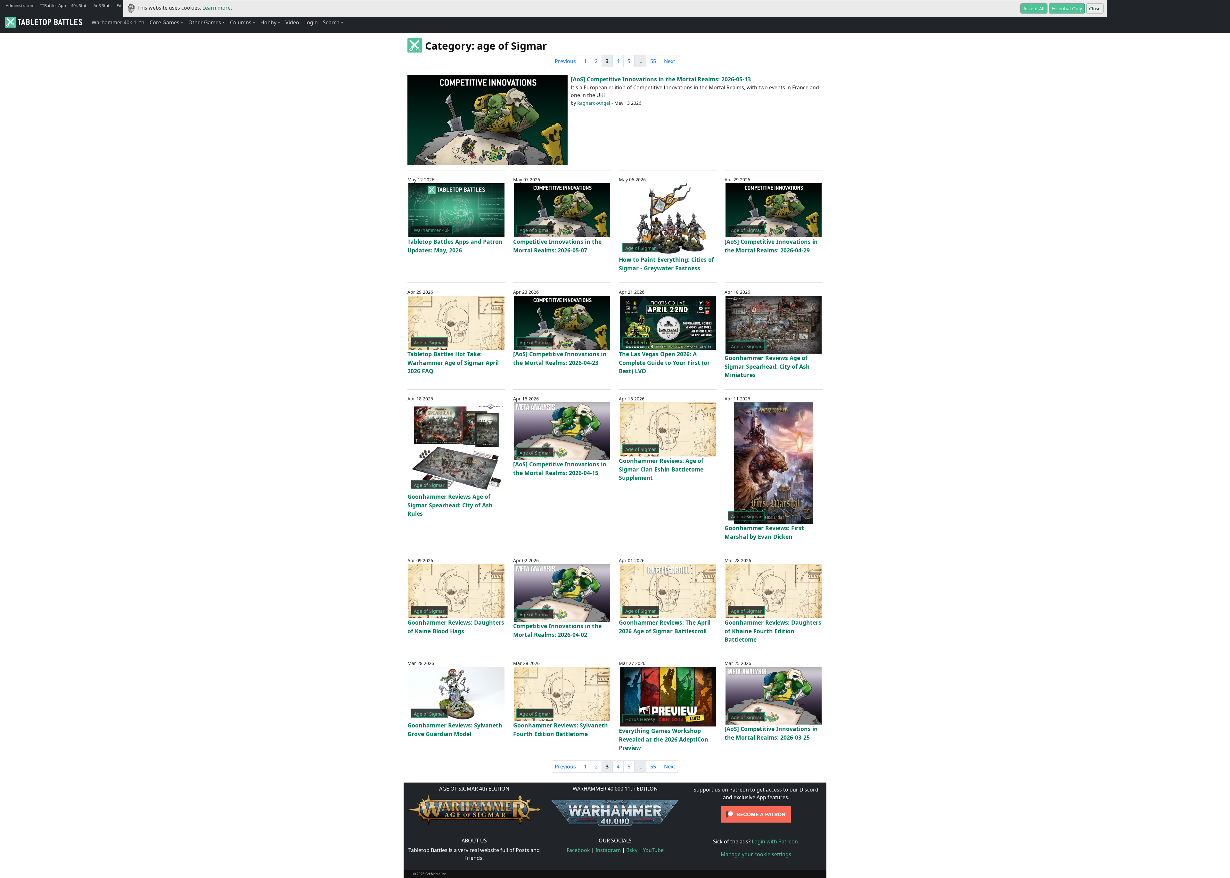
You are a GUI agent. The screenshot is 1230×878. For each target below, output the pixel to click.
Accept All (1034, 8)
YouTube (653, 850)
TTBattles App (53, 5)
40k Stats (79, 5)
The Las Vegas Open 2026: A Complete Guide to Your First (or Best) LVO (664, 362)
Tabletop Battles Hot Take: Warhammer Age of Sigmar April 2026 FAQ (453, 362)
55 (653, 61)
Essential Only (1067, 8)
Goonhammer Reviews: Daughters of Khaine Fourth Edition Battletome (773, 631)
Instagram (608, 850)
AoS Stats (102, 5)
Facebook (578, 850)
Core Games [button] (164, 22)
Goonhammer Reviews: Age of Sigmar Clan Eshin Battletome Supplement (661, 469)
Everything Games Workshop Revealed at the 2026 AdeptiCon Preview (663, 739)
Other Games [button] (204, 22)
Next (669, 61)
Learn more (216, 7)
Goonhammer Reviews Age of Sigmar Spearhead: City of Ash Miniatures (767, 366)
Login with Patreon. (775, 841)
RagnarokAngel (593, 103)
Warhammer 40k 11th (118, 22)
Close (1095, 8)
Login (311, 22)
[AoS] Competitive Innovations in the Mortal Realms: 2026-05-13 (661, 79)
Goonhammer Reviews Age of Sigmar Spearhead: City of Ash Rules (450, 505)
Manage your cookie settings (756, 854)
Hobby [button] (268, 22)
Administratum (20, 5)
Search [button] (331, 22)
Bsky (631, 850)
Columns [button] (240, 22)
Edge (121, 5)
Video (292, 22)
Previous (565, 61)
